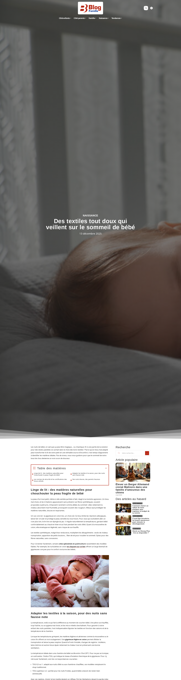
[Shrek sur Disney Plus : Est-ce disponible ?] (123, 530)
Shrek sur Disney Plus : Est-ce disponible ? (141, 532)
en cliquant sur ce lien (76, 546)
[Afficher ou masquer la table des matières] (86, 468)
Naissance (90, 215)
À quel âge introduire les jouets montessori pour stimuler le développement (140, 521)
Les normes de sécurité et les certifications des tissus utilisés (50, 480)
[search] (146, 8)
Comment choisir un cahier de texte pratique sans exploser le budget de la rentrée (140, 509)
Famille (120, 465)
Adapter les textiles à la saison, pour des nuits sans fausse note (88, 474)
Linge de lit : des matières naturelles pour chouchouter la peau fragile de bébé (48, 474)
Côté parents (137, 503)
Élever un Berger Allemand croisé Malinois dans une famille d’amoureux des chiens (132, 488)
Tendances (136, 528)
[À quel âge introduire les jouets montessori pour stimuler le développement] (123, 520)
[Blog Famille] (90, 8)
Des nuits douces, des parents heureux (86, 479)
